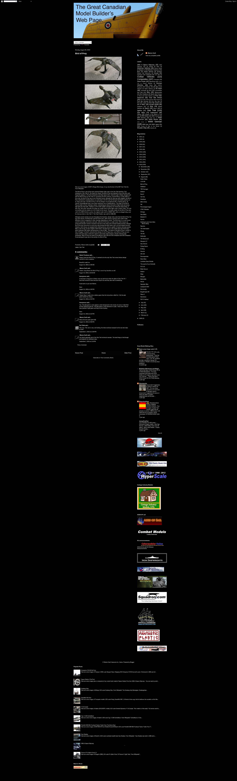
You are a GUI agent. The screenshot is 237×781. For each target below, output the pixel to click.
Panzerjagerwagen (145, 207)
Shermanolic (143, 383)
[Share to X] (105, 245)
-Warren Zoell (83, 268)
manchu (152, 128)
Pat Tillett (82, 325)
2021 (141, 136)
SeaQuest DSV (141, 106)
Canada (156, 73)
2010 (141, 164)
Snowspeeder (144, 256)
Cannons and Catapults (144, 74)
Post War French (155, 99)
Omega (142, 212)
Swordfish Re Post (86, 697)
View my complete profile (153, 55)
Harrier (142, 219)
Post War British (155, 97)
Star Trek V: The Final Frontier (94, 214)
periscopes (84, 233)
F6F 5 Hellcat (144, 299)
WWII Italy (145, 124)
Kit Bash (159, 88)
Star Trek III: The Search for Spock (91, 193)
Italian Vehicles (149, 88)
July (142, 302)
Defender (143, 236)
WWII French (140, 121)
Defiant (142, 191)
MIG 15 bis (143, 202)
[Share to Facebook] (107, 245)
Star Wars (141, 112)
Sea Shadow (84, 734)
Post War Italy (155, 101)
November (144, 169)
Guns (151, 85)
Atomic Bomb (158, 68)
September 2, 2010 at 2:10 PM (87, 341)
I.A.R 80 (142, 181)
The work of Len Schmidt (147, 264)
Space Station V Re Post (88, 679)
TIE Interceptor (144, 228)
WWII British (153, 119)
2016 (141, 149)
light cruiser (115, 222)
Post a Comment (82, 345)
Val (141, 204)
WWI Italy (152, 117)
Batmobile (143, 279)
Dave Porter (141, 81)
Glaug (142, 231)
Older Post (127, 353)
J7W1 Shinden (144, 209)
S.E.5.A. (142, 266)
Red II (142, 194)
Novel (152, 94)
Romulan (98, 198)
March (143, 312)
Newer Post (79, 353)
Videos (139, 114)
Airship (151, 66)
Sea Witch (143, 214)
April (142, 310)
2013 (141, 157)
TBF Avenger (144, 189)
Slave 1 (142, 294)
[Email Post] (98, 244)
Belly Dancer (144, 269)
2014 (141, 154)
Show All (160, 433)
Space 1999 (156, 108)
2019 (141, 141)
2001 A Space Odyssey (146, 65)
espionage (82, 222)
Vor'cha (142, 196)
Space (147, 108)
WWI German (141, 117)
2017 (141, 147)
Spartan (142, 226)
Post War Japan (141, 102)
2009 (141, 318)
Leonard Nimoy (116, 196)
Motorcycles (158, 92)
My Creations (144, 94)
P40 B (142, 281)
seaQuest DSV (144, 286)
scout (124, 220)
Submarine (154, 112)
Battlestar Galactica (153, 70)
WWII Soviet (141, 126)
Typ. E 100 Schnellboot (87, 716)
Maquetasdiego (144, 401)
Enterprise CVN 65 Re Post (88, 670)
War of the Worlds (153, 126)
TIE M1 (142, 233)
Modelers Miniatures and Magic (149, 368)
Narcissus (143, 297)
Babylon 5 (142, 70)
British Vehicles (148, 71)
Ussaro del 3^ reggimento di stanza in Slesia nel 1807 (153, 386)
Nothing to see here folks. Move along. (147, 222)
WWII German (155, 121)
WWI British (145, 116)
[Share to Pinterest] (109, 245)
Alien (158, 66)
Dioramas (152, 81)
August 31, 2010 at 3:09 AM (86, 264)
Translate (86, 44)
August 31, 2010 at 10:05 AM (87, 273)
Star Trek (81, 247)
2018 (141, 144)
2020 (141, 139)
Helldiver (143, 186)
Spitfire (139, 110)
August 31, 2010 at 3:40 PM (86, 289)
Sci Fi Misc (141, 104)
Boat (138, 71)
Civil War (157, 74)
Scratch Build (153, 104)
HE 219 (142, 254)
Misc (148, 92)
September (144, 174)
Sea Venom (143, 243)
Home (104, 353)
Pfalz (141, 274)
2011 (140, 162)
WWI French (155, 116)
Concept (156, 79)
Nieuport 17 (143, 241)
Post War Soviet (154, 102)
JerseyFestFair (143, 421)
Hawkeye (143, 199)
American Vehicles (143, 68)
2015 (141, 152)
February (144, 315)
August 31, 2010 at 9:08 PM (86, 322)
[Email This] (102, 245)
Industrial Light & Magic (117, 195)
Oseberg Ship (85, 688)
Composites (142, 79)
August (143, 177)
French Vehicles (147, 83)
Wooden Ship (141, 128)
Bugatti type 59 (144, 292)
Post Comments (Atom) (107, 357)
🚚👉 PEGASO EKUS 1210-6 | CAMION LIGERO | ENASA (152, 404)
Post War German (142, 101)
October (143, 172)
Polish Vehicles (148, 96)
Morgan (142, 276)
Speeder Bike (144, 284)
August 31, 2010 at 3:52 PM (86, 299)
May (142, 307)
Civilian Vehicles (145, 77)
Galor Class (143, 179)
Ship (151, 106)
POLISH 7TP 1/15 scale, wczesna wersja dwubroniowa (153, 353)
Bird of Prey (143, 184)
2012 (141, 159)
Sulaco (142, 271)
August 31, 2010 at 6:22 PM (86, 314)
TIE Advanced (144, 238)
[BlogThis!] (104, 245)
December (144, 166)
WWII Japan (155, 124)
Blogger (132, 662)
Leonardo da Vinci (146, 90)
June (142, 305)
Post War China (144, 99)
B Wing (142, 249)
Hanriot (142, 251)
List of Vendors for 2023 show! (147, 422)
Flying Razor (144, 246)
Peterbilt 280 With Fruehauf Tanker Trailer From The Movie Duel (98, 725)
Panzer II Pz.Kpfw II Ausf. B (88, 752)
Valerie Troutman (84, 255)
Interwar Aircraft (150, 87)
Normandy (143, 289)
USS (115, 235)
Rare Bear (143, 259)
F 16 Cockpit (84, 707)
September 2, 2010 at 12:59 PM (87, 331)
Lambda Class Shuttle (146, 261)
